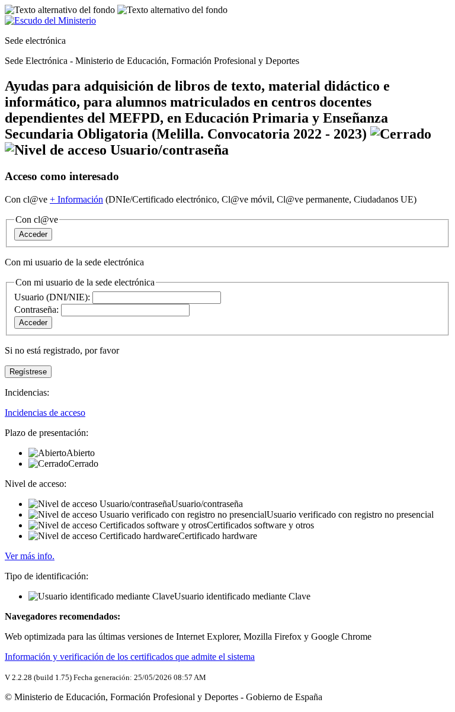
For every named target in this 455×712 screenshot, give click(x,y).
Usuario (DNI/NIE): (52, 297)
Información (76, 199)
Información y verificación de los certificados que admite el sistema (130, 657)
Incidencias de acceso (45, 413)
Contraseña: (37, 309)
